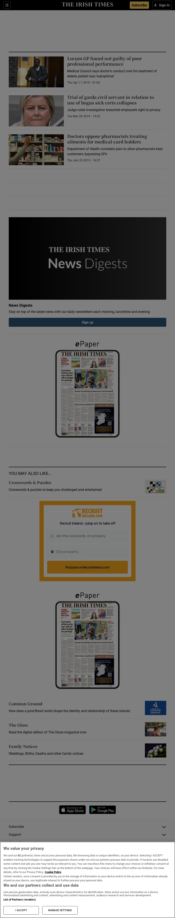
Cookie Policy (53, 872)
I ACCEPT (21, 910)
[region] (87, 880)
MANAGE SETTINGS (60, 910)
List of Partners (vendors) (19, 899)
